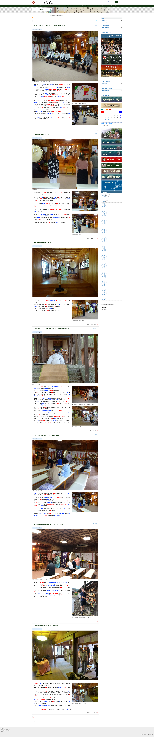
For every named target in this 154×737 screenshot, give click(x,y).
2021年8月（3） (104, 239)
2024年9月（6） (104, 206)
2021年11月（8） (105, 236)
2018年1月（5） (104, 286)
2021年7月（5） (104, 240)
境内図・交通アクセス (114, 5)
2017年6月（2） (104, 293)
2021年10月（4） (105, 237)
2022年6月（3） (104, 228)
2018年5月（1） (104, 283)
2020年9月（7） (104, 251)
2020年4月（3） (104, 257)
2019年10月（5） (105, 264)
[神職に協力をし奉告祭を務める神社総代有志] (85, 692)
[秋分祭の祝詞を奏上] (65, 164)
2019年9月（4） (104, 265)
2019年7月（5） (104, 267)
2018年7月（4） (104, 281)
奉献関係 (103, 201)
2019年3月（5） (104, 272)
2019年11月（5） (105, 263)
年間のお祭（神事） (69, 5)
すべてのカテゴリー (105, 194)
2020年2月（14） (105, 259)
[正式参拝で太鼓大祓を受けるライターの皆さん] (65, 554)
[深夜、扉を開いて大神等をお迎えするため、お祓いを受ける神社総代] (85, 394)
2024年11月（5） (105, 204)
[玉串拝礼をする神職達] (65, 358)
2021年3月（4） (104, 245)
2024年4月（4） (104, 211)
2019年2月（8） (104, 273)
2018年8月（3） (104, 280)
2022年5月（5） (104, 229)
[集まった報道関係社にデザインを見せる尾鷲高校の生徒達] (65, 55)
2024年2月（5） (104, 213)
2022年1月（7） (104, 233)
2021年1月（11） (105, 247)
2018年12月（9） (105, 275)
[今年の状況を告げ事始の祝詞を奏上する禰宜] (65, 655)
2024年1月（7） (104, 214)
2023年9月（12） (105, 219)
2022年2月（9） (104, 232)
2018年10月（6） (105, 277)
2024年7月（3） (104, 207)
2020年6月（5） (104, 255)
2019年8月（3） (104, 266)
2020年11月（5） (105, 249)
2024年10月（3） (105, 205)
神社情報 (96, 25)
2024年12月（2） (105, 203)
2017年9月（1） (104, 291)
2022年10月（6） (105, 223)
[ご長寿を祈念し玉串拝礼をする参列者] (85, 309)
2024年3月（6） (104, 212)
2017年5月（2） (104, 294)
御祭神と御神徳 (54, 5)
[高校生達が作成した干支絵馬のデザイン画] (85, 92)
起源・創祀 (39, 5)
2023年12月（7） (105, 215)
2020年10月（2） (105, 250)
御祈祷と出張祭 (84, 5)
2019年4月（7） (104, 271)
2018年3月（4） (104, 285)
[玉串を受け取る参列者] (85, 201)
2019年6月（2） (104, 268)
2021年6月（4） (104, 241)
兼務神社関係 (95, 328)
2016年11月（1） (105, 299)
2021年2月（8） (104, 246)
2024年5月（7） (104, 210)
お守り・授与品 (99, 5)
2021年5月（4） (104, 242)
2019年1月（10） (105, 274)
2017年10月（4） (105, 290)
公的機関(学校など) (105, 196)
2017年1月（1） (104, 297)
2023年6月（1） (104, 220)
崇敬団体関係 (95, 523)
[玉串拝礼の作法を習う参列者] (85, 223)
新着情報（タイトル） (36, 17)
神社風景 (103, 197)
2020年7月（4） (104, 254)
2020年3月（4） (104, 258)
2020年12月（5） (105, 248)
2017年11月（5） (105, 289)
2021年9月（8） (104, 238)
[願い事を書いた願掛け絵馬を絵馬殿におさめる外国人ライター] (85, 598)
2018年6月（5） (104, 282)
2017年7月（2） (104, 292)
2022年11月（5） (105, 222)
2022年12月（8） (105, 221)
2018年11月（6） (105, 276)
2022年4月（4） (104, 230)
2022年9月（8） (104, 224)
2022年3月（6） (104, 231)
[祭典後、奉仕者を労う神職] (85, 415)
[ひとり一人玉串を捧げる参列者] (85, 501)
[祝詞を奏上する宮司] (65, 272)
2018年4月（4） (104, 284)
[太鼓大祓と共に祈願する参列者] (65, 464)
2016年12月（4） (105, 298)
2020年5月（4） (104, 256)
